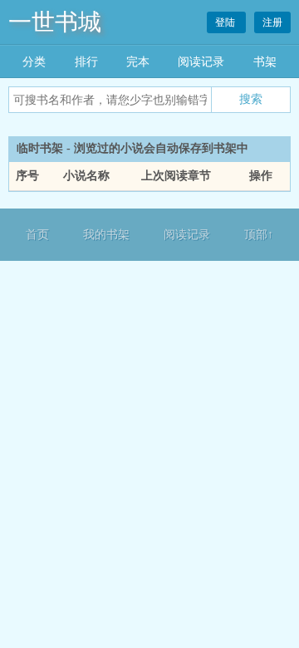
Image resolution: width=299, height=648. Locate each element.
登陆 (226, 22)
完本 (138, 62)
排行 (86, 62)
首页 (37, 234)
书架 (265, 62)
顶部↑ (258, 234)
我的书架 (106, 234)
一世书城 (54, 22)
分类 (34, 62)
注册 (272, 22)
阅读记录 (201, 62)
